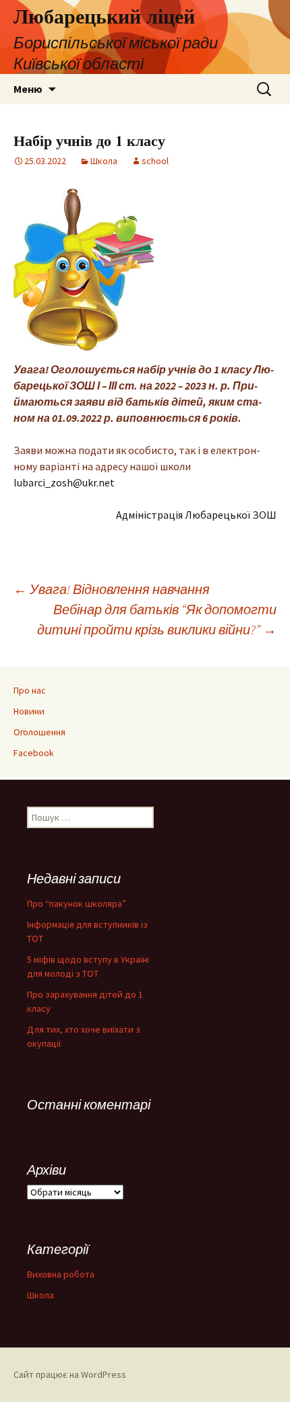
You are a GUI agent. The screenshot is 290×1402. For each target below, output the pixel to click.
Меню (27, 89)
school (155, 161)
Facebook (33, 753)
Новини (29, 711)
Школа (103, 161)
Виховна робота (60, 1274)
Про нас (29, 690)
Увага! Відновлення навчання (111, 589)
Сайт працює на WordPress (69, 1374)
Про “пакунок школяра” (76, 903)
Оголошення (39, 732)
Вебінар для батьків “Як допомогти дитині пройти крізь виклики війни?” (157, 619)
